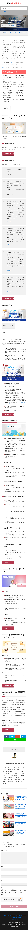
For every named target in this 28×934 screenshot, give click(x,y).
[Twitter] (12, 736)
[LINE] (15, 739)
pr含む (4, 11)
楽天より (9, 221)
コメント (4, 850)
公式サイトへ (8, 153)
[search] (25, 8)
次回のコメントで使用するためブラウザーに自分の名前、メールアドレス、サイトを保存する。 (13, 892)
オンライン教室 (11, 796)
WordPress (14, 926)
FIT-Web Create (16, 924)
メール (3, 873)
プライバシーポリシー (9, 915)
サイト (3, 880)
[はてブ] (23, 736)
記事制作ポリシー (13, 62)
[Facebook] (6, 736)
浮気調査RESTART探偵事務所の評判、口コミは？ (21, 823)
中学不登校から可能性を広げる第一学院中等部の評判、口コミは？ (21, 798)
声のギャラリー (19, 922)
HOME (5, 32)
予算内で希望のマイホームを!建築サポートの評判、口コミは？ (21, 832)
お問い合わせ (15, 919)
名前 (2, 866)
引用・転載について (21, 915)
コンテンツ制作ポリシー (19, 917)
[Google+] (17, 736)
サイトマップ (8, 917)
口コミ (13, 25)
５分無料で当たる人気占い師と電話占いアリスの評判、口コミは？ (21, 815)
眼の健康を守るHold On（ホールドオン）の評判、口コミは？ (20, 806)
